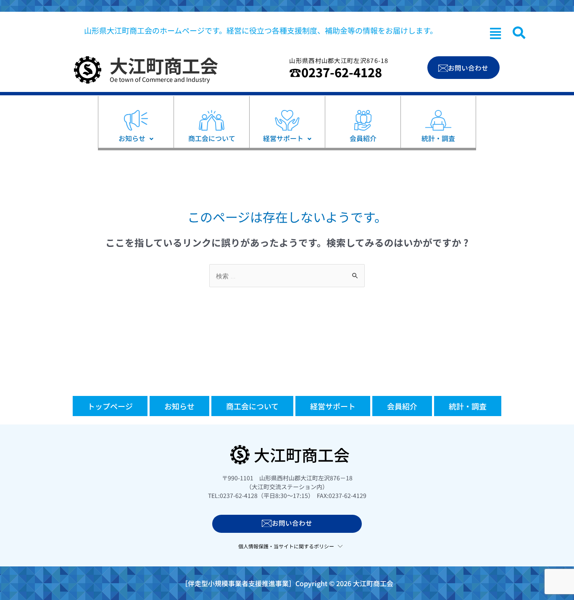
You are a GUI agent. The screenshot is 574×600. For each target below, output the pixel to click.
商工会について (252, 406)
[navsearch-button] (519, 32)
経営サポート (332, 406)
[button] (495, 33)
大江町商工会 (164, 65)
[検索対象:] (287, 275)
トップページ (110, 406)
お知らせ (179, 406)
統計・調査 (468, 406)
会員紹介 (402, 406)
